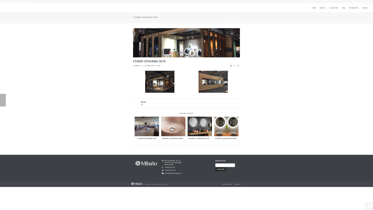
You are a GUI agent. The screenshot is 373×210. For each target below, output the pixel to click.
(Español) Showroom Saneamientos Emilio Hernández (174, 138)
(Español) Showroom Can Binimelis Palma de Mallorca (200, 138)
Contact (365, 8)
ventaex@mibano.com (24, 2)
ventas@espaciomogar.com (173, 173)
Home (314, 8)
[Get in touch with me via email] (142, 105)
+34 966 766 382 (8, 2)
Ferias (158, 65)
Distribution (353, 8)
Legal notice (237, 184)
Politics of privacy (227, 184)
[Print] (231, 65)
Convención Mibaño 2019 (146, 138)
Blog (343, 8)
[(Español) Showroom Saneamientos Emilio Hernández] (173, 126)
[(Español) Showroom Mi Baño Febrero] (226, 126)
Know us (323, 8)
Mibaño (137, 65)
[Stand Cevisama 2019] (186, 42)
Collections (333, 8)
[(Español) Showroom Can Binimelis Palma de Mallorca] (200, 126)
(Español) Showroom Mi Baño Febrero (226, 138)
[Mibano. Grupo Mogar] (137, 184)
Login (345, 2)
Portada (221, 21)
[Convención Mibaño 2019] (147, 126)
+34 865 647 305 (169, 167)
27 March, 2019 (149, 65)
